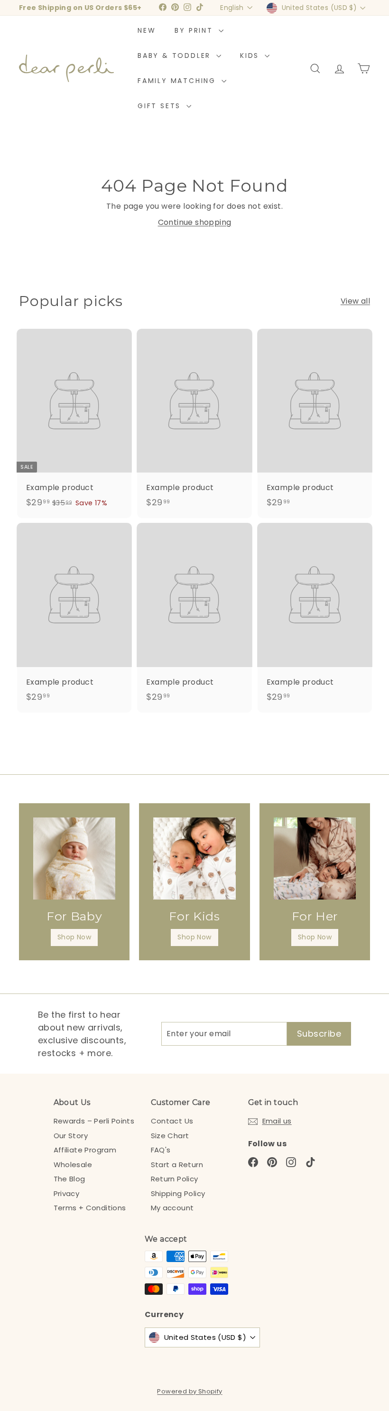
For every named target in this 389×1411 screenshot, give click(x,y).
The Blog (69, 1179)
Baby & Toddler (176, 55)
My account (172, 1208)
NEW (147, 30)
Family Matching (178, 80)
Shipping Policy (178, 1193)
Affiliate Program (85, 1150)
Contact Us (172, 1121)
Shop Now (74, 937)
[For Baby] (74, 858)
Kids (251, 55)
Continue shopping (195, 222)
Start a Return (177, 1165)
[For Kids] (194, 858)
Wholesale (73, 1165)
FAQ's (161, 1150)
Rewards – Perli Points (94, 1121)
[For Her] (315, 858)
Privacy (67, 1193)
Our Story (71, 1136)
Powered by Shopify (189, 1391)
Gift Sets (161, 106)
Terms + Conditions (90, 1208)
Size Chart (170, 1136)
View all (355, 301)
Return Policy (174, 1179)
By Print (195, 30)
